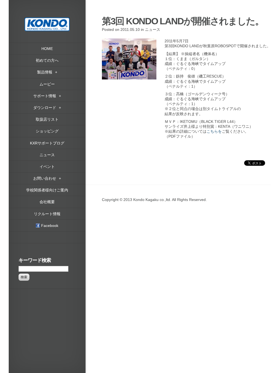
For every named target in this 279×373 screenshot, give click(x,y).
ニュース (152, 29)
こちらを (214, 131)
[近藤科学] (47, 20)
